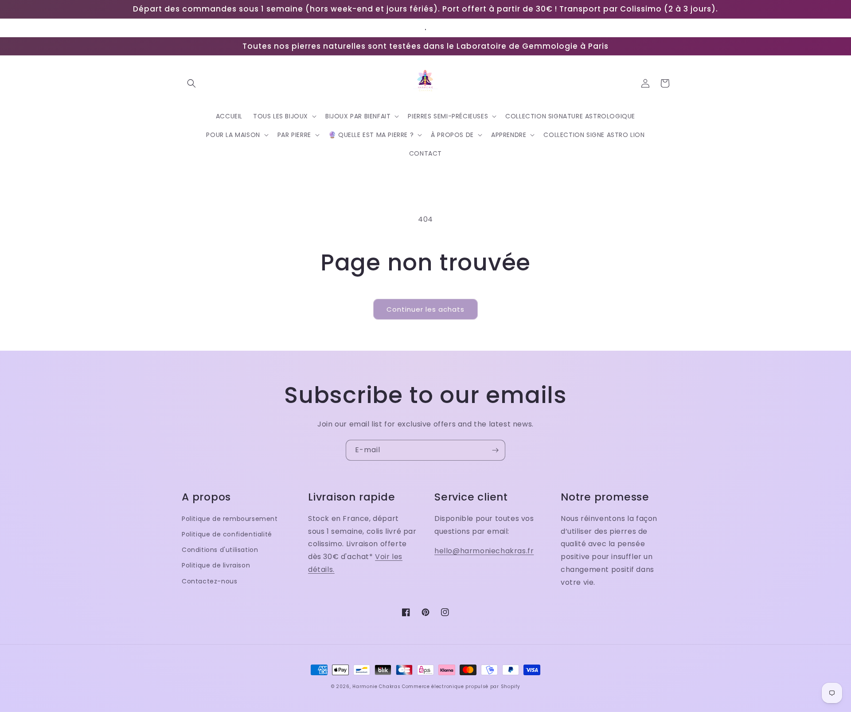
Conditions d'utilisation (220, 549)
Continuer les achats (425, 309)
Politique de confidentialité (227, 534)
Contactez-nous (209, 581)
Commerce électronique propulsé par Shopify (461, 686)
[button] (191, 83)
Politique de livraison (216, 565)
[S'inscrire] (495, 450)
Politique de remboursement (230, 518)
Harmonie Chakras (376, 686)
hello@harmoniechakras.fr (484, 551)
